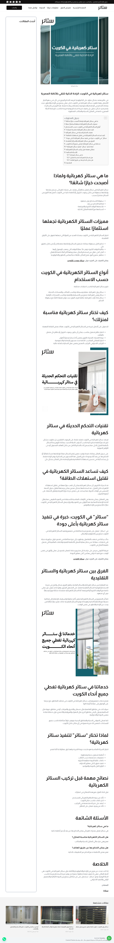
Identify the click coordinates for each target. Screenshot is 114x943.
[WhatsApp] (14, 2)
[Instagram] (17, 2)
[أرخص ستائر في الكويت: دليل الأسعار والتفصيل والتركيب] (22, 915)
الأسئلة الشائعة (71, 152)
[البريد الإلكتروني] (10, 2)
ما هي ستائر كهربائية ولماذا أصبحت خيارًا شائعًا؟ (81, 121)
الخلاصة (69, 163)
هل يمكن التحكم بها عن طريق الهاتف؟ (81, 160)
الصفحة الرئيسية (79, 8)
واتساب (14, 7)
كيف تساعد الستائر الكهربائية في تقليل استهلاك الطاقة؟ (85, 135)
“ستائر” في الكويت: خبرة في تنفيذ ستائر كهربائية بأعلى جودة (86, 138)
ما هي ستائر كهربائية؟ (76, 155)
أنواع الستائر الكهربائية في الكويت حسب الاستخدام (83, 127)
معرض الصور (65, 8)
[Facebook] (20, 2)
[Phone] (4, 939)
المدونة (42, 8)
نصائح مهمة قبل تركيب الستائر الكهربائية (80, 149)
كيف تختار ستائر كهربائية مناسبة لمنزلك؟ (80, 130)
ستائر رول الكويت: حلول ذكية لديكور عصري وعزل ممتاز (92, 927)
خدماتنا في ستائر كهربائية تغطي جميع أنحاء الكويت (83, 144)
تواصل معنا (32, 8)
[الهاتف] (7, 2)
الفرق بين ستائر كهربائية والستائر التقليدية (80, 141)
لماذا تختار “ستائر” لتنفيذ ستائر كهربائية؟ (79, 147)
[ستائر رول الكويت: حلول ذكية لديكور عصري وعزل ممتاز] (92, 915)
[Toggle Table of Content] (105, 118)
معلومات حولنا (52, 8)
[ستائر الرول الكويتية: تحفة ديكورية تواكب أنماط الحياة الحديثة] (57, 915)
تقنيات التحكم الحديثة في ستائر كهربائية (79, 132)
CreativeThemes (70, 940)
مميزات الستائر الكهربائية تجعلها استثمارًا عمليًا (81, 124)
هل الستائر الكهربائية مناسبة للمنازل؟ (81, 157)
